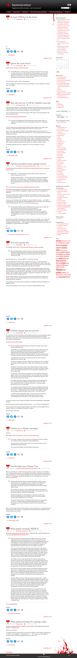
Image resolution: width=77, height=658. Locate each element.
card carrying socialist (17, 476)
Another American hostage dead (64, 80)
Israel (62, 260)
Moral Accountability (61, 152)
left (32, 468)
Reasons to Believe (61, 170)
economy (18, 468)
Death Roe (59, 140)
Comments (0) (46, 158)
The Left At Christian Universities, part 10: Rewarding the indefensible (63, 21)
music (67, 265)
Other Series (17, 12)
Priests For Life (60, 162)
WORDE (59, 234)
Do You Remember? (61, 81)
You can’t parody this (20, 242)
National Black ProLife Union (63, 231)
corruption (67, 243)
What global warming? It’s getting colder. (29, 621)
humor (61, 258)
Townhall (59, 180)
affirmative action (65, 240)
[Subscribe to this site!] (69, 5)
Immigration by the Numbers (63, 223)
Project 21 (59, 165)
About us (67, 12)
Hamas (68, 254)
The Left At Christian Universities (38, 12)
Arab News (59, 218)
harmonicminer (21, 5)
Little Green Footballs (61, 149)
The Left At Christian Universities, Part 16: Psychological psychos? (63, 30)
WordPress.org (60, 107)
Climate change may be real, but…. (26, 330)
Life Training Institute (61, 147)
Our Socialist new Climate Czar (24, 466)
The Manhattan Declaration (63, 233)
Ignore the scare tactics (21, 63)
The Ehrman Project (61, 179)
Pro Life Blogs (60, 163)
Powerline (59, 159)
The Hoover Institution (61, 213)
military (63, 265)
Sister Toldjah (60, 173)
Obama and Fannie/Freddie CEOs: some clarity (63, 43)
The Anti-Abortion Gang (62, 176)
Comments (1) (46, 97)
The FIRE (59, 211)
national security (60, 267)
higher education (26, 165)
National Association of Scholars (64, 205)
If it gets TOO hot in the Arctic (24, 16)
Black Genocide (60, 135)
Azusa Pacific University (62, 189)
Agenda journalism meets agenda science (28, 163)
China (70, 240)
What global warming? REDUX (25, 528)
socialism (35, 468)
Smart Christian (60, 174)
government (59, 254)
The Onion (33, 261)
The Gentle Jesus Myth (62, 77)
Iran (65, 258)
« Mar (57, 72)
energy (61, 250)
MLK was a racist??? (61, 91)
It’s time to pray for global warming (14, 341)
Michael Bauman (60, 151)
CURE (58, 137)
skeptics (8, 272)
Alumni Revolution (61, 129)
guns (64, 254)
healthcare (57, 256)
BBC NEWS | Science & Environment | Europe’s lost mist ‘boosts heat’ (22, 435)
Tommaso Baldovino (46, 656)
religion (64, 272)
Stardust (17, 655)
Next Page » (9, 652)
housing (57, 258)
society (69, 274)
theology (67, 277)
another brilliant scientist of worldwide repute (18, 626)
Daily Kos (59, 138)
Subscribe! (25, 12)
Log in (58, 102)
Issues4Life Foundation (62, 225)
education (58, 248)
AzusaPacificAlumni (12, 604)
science (34, 165)
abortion (59, 240)
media (24, 105)
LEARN (59, 146)
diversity (58, 245)
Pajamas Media (60, 157)
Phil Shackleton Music (61, 122)
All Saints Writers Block (62, 127)
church (57, 243)
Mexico (67, 263)
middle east (58, 265)
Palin (64, 270)
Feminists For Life (61, 141)
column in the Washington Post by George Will (28, 187)
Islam (58, 260)
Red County (59, 171)
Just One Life (60, 227)
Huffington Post (60, 143)
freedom (58, 252)
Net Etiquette (60, 155)
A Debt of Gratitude (61, 78)
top (68, 655)
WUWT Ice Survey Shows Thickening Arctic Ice (17, 67)
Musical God (60, 154)
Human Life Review (61, 200)
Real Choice (60, 168)
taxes (57, 277)
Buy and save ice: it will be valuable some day (31, 102)
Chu (58, 41)
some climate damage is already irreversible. (33, 247)
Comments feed (60, 106)
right (68, 272)
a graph (43, 194)
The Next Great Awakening (55, 12)
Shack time (63, 49)
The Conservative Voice (62, 177)
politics (59, 272)
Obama (59, 269)
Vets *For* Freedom (61, 182)
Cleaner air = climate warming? (24, 428)
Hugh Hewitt (59, 144)
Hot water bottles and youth (63, 97)
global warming (19, 19)
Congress (62, 243)
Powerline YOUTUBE (61, 160)
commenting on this (16, 533)
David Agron (59, 24)
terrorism (62, 276)
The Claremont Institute (62, 210)
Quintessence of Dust (61, 166)
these (15, 630)
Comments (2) (46, 58)
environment (22, 468)
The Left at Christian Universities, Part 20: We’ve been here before (63, 26)
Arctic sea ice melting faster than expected (16, 116)
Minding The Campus (61, 203)
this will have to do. (33, 203)
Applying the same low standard (64, 92)
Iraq (67, 258)
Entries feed (59, 104)
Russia (57, 274)
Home (9, 12)
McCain (58, 263)
